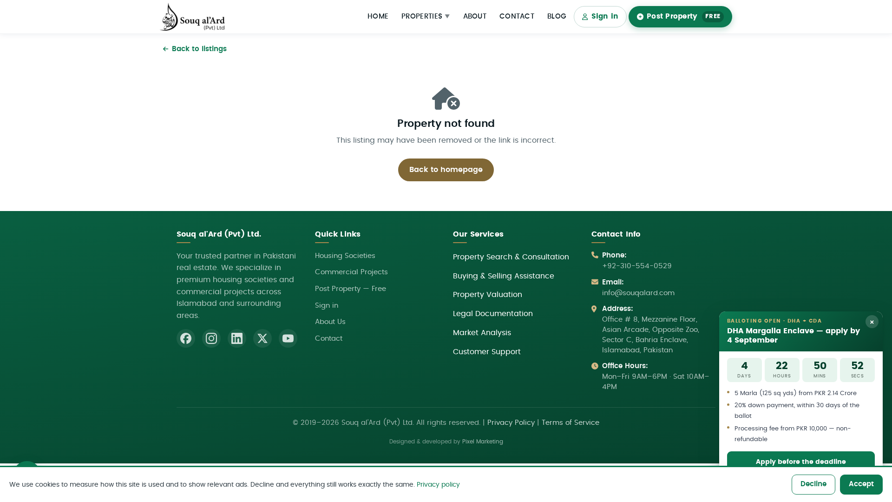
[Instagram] (211, 338)
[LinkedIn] (237, 338)
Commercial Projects (351, 272)
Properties (425, 16)
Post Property (684, 16)
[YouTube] (288, 338)
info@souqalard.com (638, 293)
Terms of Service (570, 422)
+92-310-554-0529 (637, 266)
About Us (330, 321)
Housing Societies (345, 255)
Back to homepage (446, 169)
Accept (861, 484)
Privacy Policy (511, 422)
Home (377, 16)
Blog (556, 16)
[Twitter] (262, 338)
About (475, 16)
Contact (516, 16)
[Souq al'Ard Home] (192, 17)
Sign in (605, 16)
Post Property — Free (350, 288)
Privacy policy (438, 484)
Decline (813, 484)
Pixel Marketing (482, 441)
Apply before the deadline (801, 461)
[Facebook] (186, 338)
